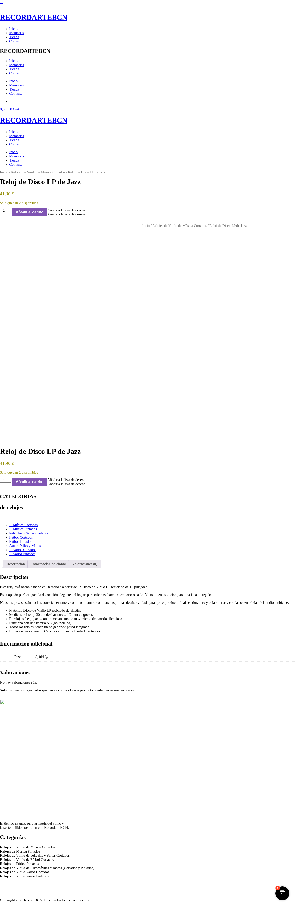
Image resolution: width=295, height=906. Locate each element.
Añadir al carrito (30, 212)
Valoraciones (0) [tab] (84, 564)
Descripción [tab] (15, 564)
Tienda (14, 37)
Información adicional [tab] (48, 564)
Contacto (15, 41)
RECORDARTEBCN (33, 17)
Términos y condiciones (17, 888)
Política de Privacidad (16, 884)
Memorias (16, 33)
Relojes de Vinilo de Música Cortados (38, 172)
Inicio (13, 29)
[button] (66, 210)
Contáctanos (9, 892)
